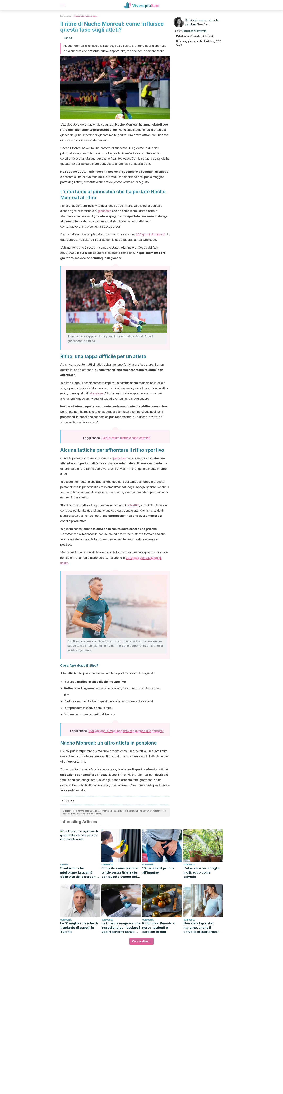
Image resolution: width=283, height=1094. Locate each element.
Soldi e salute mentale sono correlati (125, 438)
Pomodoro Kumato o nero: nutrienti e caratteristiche (158, 927)
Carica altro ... (141, 941)
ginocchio (104, 211)
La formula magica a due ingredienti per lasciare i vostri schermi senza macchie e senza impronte (121, 927)
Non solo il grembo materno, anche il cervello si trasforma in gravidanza (201, 927)
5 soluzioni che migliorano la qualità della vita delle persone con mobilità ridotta (78, 872)
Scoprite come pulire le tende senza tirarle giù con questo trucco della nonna (120, 872)
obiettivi (133, 505)
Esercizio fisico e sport (86, 16)
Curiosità (107, 864)
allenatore (96, 393)
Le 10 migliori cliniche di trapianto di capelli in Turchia (79, 927)
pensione (119, 458)
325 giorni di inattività (150, 234)
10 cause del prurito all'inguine (158, 870)
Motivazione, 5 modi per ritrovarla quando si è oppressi (125, 730)
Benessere (65, 16)
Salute (64, 864)
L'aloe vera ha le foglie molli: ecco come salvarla (201, 872)
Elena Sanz (203, 24)
